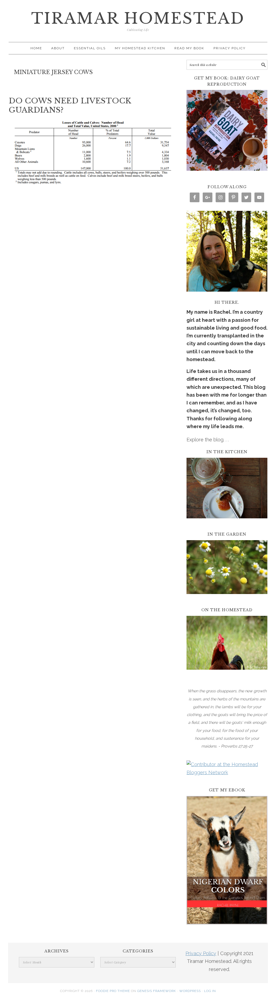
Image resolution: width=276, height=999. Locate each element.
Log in (210, 991)
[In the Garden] (227, 597)
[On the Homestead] (227, 673)
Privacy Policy (200, 953)
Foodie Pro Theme (113, 991)
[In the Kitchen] (227, 522)
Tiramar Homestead (138, 18)
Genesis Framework (156, 991)
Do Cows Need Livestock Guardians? (70, 105)
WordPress (190, 991)
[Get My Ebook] (227, 928)
